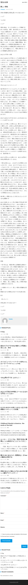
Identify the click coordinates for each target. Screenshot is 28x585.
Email (2, 520)
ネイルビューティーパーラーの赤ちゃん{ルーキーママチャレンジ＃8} (14, 362)
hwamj (10, 319)
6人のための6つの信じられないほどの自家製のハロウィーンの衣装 (14, 408)
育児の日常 (4, 2)
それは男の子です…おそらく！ (11, 378)
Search (24, 546)
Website (3, 527)
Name (2, 513)
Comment (3, 495)
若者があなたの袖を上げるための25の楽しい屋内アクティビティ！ (14, 472)
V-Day (3, 332)
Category (3, 9)
